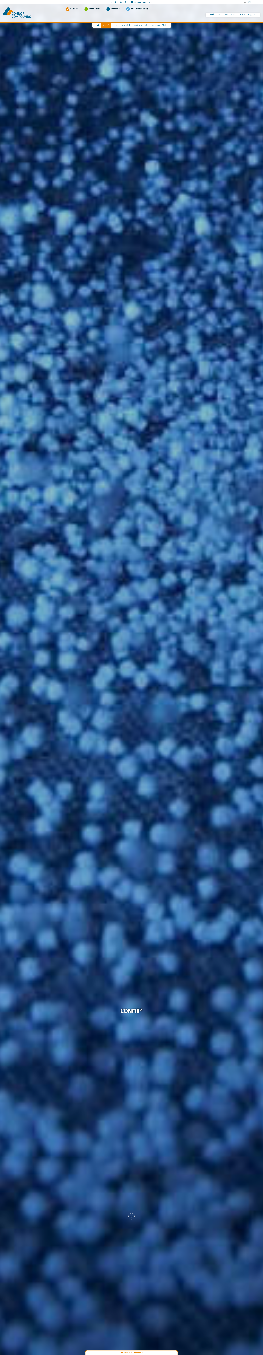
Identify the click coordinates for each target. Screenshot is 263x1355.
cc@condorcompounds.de (143, 2)
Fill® (74, 9)
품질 (227, 15)
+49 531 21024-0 (120, 2)
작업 (233, 15)
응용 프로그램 (140, 25)
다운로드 (241, 15)
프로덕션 (126, 25)
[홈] (98, 25)
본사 (212, 15)
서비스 (219, 15)
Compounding (139, 9)
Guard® (94, 9)
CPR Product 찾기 (158, 25)
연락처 (252, 15)
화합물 (106, 25)
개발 (115, 25)
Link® (115, 9)
